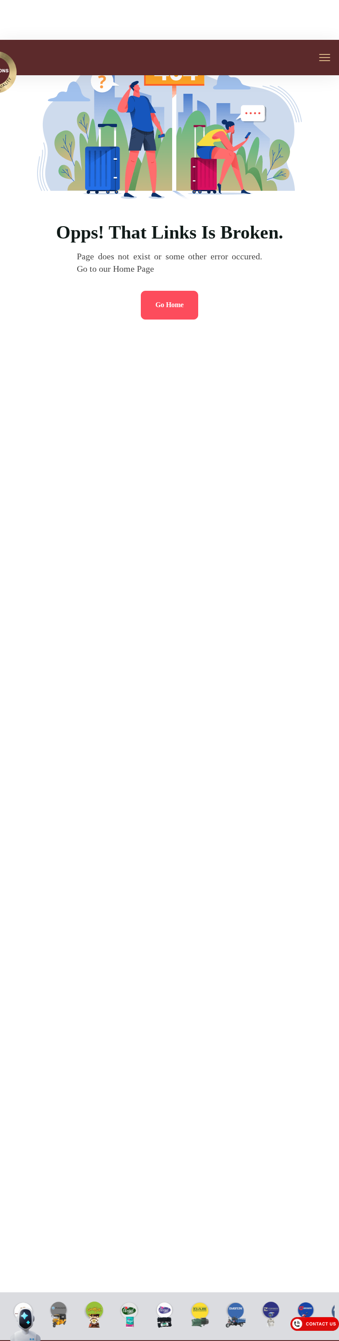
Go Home (169, 304)
